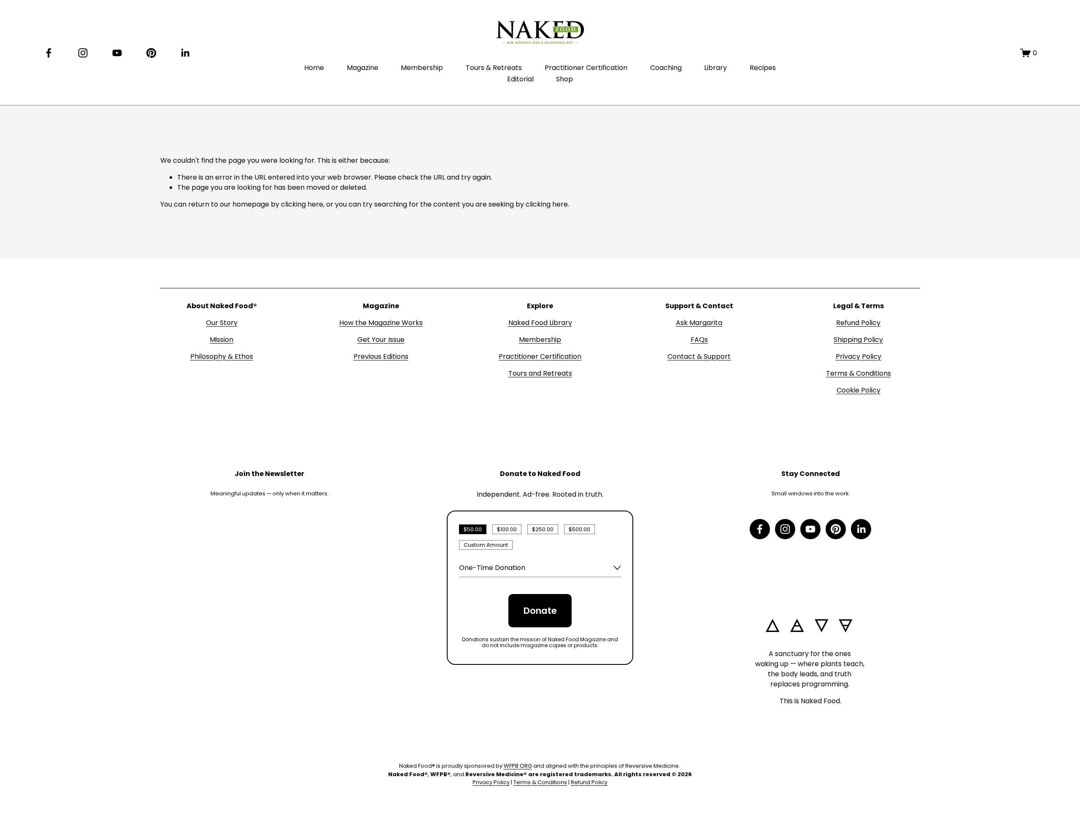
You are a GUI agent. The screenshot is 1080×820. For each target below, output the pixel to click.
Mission (221, 339)
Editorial (520, 79)
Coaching (666, 68)
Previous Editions (381, 356)
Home (314, 68)
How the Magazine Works (381, 323)
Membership (422, 68)
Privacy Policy (858, 356)
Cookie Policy (858, 390)
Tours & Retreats (494, 68)
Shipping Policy (858, 339)
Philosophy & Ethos (221, 356)
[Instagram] (83, 53)
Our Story (222, 323)
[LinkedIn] (185, 53)
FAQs (699, 339)
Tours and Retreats (540, 373)
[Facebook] (48, 53)
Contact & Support (699, 356)
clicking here (302, 204)
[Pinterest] (151, 53)
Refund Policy (858, 323)
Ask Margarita (699, 323)
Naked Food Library (540, 323)
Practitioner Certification (586, 68)
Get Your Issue (381, 339)
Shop (564, 79)
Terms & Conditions (858, 373)
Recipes (763, 68)
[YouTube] (117, 53)
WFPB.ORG (518, 766)
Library (715, 68)
